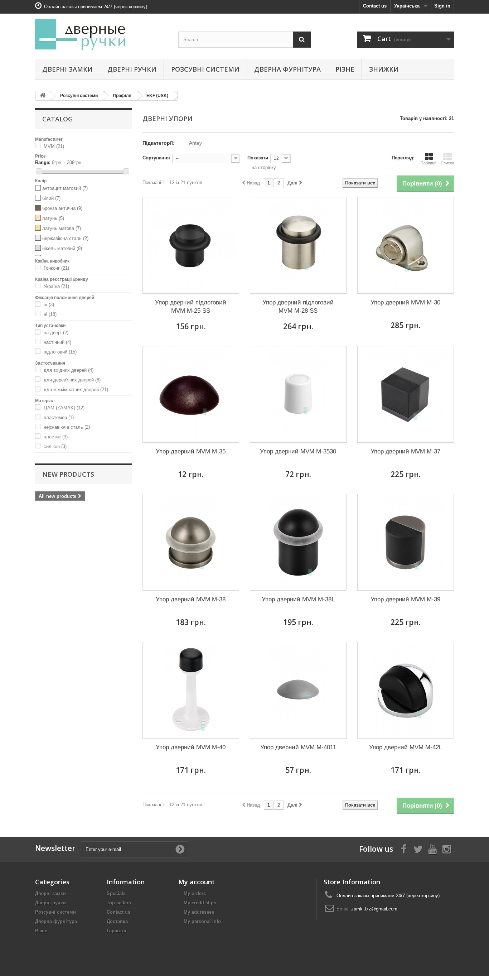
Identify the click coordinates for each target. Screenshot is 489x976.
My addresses (199, 912)
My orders (195, 893)
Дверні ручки (131, 69)
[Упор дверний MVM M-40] (191, 690)
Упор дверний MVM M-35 (191, 451)
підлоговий (60, 352)
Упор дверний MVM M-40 (191, 747)
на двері (56, 332)
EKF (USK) (157, 95)
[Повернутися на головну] (42, 95)
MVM (54, 146)
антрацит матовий (65, 188)
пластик (56, 436)
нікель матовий (62, 248)
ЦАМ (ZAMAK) (64, 407)
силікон (55, 446)
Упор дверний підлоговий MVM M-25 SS (190, 306)
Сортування (156, 157)
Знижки (384, 69)
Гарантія (116, 930)
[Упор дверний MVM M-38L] (298, 542)
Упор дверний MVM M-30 (405, 302)
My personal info (202, 921)
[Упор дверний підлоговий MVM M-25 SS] (191, 245)
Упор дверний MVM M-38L (298, 599)
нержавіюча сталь (65, 238)
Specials (116, 893)
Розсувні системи (205, 69)
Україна (56, 286)
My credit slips (200, 902)
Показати (257, 157)
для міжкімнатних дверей (76, 389)
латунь (53, 218)
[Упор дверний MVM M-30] (405, 245)
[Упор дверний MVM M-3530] (298, 394)
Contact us (375, 6)
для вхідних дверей (68, 370)
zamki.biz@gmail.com (374, 909)
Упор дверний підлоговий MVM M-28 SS (298, 306)
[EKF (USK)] (39, 146)
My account (196, 882)
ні (49, 304)
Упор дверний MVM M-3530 (298, 451)
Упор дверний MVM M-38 (191, 599)
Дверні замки (67, 69)
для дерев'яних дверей (72, 380)
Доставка (117, 921)
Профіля (122, 95)
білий (51, 198)
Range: (42, 162)
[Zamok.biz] (101, 34)
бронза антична (62, 208)
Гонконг (56, 268)
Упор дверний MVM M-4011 (298, 747)
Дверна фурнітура (287, 69)
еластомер (59, 417)
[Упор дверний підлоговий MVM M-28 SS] (298, 245)
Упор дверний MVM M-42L (405, 747)
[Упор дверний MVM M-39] (405, 542)
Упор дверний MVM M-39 (405, 599)
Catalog (57, 119)
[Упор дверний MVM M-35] (191, 394)
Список (447, 163)
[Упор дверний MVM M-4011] (298, 690)
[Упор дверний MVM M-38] (191, 542)
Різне (344, 69)
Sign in (442, 6)
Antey (195, 143)
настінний (57, 342)
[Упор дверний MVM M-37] (405, 394)
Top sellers (119, 902)
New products (68, 474)
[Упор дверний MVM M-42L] (405, 690)
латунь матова (61, 228)
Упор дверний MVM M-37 (405, 451)
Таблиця (428, 163)
